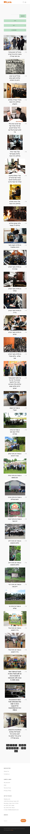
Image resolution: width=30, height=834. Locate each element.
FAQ (5, 785)
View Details (15, 41)
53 (22, 748)
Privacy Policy (7, 790)
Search (23, 16)
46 (25, 745)
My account (7, 782)
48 (9, 748)
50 (14, 748)
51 (17, 748)
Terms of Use (7, 788)
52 (19, 748)
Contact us (6, 774)
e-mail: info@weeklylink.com (11, 809)
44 (20, 745)
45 (22, 745)
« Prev (7, 745)
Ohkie (12, 830)
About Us (6, 771)
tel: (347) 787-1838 (9, 805)
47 (7, 748)
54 (24, 748)
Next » (16, 751)
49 (12, 748)
